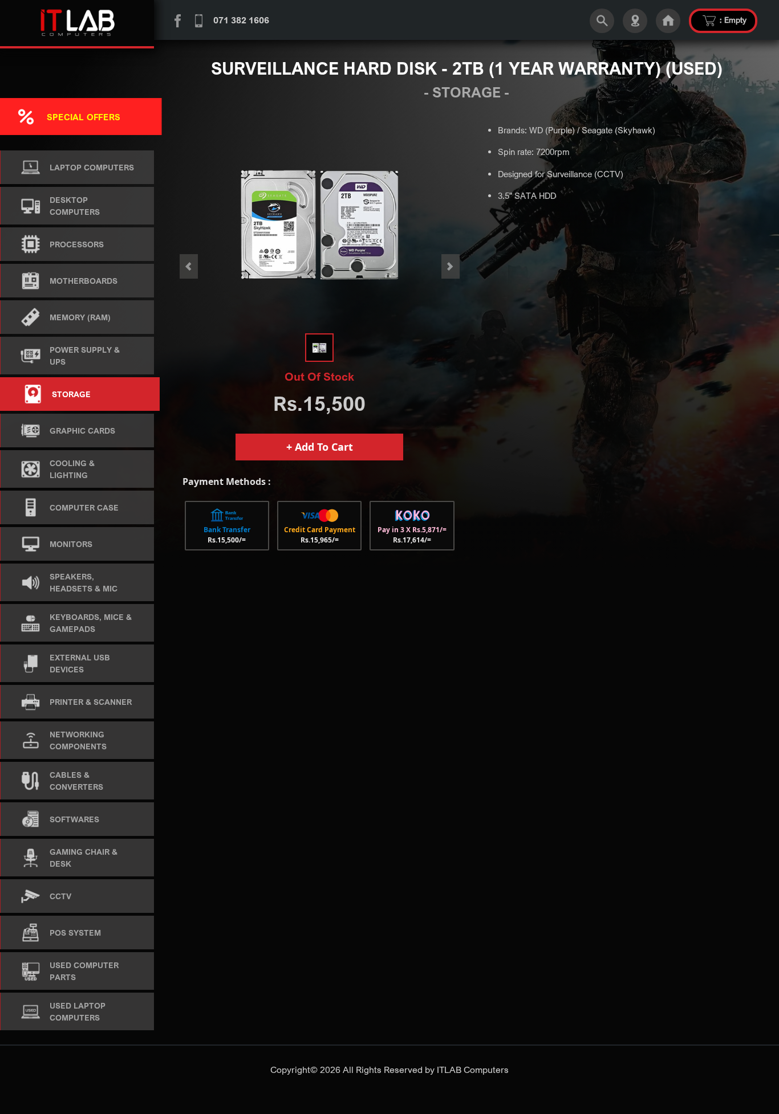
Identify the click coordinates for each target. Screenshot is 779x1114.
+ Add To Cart (319, 447)
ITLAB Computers (473, 1069)
